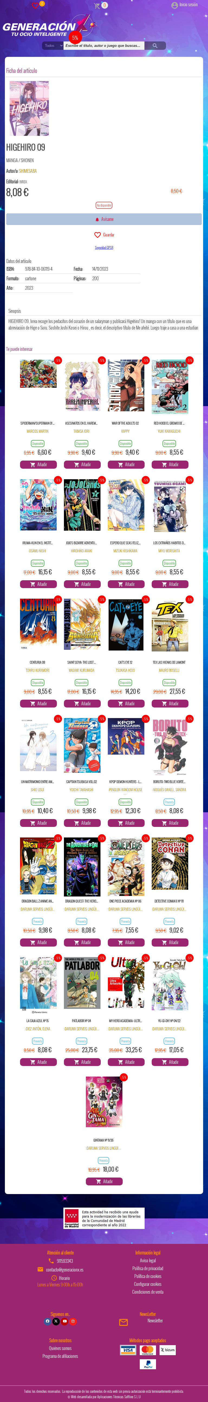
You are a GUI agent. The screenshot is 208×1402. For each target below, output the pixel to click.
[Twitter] (56, 1321)
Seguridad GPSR (104, 247)
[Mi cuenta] (175, 4)
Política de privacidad (147, 1268)
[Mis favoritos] (35, 5)
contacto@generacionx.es (64, 1269)
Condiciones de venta (147, 1292)
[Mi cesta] (97, 5)
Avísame (106, 219)
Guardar (108, 234)
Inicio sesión (189, 4)
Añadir (41, 464)
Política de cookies (147, 1276)
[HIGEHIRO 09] (29, 108)
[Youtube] (64, 1321)
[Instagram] (73, 1321)
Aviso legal (148, 1260)
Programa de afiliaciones (60, 1356)
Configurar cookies (147, 1284)
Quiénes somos (60, 1348)
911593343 (65, 1261)
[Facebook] (47, 1321)
